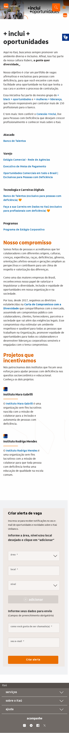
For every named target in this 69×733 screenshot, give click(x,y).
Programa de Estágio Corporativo (24, 229)
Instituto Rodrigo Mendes (21, 451)
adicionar (36, 600)
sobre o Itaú (14, 700)
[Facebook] (38, 725)
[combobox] (34, 556)
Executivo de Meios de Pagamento (25, 166)
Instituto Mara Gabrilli (19, 404)
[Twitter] (44, 725)
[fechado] (64, 7)
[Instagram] (24, 725)
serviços (11, 692)
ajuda (10, 709)
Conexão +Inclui (46, 114)
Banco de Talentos (14, 141)
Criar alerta (33, 659)
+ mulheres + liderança (48, 99)
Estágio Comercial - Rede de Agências (26, 160)
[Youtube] (31, 725)
